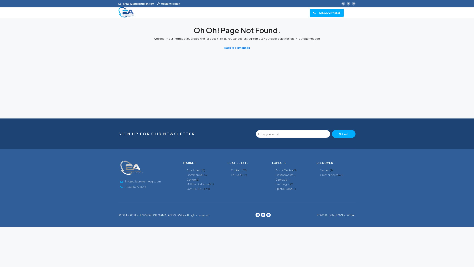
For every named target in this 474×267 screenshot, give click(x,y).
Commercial (195, 175)
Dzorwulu (282, 179)
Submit (343, 134)
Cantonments (284, 175)
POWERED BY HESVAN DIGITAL (336, 215)
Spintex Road (284, 188)
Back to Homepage (237, 47)
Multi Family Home (198, 184)
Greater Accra (329, 175)
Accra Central (284, 170)
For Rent (236, 170)
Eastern (325, 170)
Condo (191, 179)
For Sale (236, 175)
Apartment (194, 170)
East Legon (283, 184)
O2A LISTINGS (195, 188)
